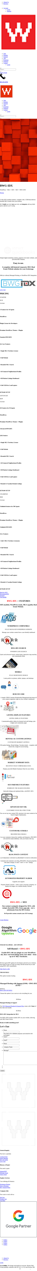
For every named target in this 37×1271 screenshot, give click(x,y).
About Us (6, 2)
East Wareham (18, 1253)
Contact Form (3, 1157)
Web (4, 53)
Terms (8, 1249)
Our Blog (2, 1200)
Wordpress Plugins (5, 1184)
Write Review (15, 1249)
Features (2, 595)
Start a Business (4, 1186)
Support (9, 11)
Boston (12, 1253)
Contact (5, 63)
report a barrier (25, 1269)
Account (5, 8)
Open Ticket (3, 1174)
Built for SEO (4, 592)
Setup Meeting (4, 1158)
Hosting (5, 55)
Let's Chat (3, 290)
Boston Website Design (6, 1252)
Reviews (5, 3)
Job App (2, 1197)
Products (5, 61)
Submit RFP (3, 1171)
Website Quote (4, 1173)
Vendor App (3, 1199)
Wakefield (6, 1253)
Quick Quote (3, 72)
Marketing (16, 1252)
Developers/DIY (4, 594)
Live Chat (2, 1161)
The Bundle (3, 597)
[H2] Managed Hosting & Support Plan (13, 1006)
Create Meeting (4, 920)
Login (8, 9)
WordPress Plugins (25, 1252)
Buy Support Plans (5, 1187)
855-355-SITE (4, 1160)
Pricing (2, 193)
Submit (2, 1070)
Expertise (6, 60)
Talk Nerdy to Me (5, 969)
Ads (4, 58)
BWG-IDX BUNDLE (6, 990)
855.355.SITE (4, 82)
